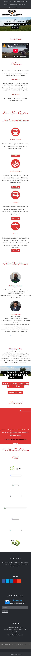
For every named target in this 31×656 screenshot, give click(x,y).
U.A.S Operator (22, 4)
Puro (20, 654)
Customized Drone (13, 4)
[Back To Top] (27, 652)
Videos (16, 7)
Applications (11, 7)
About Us (6, 4)
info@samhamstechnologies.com (20, 1)
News (21, 7)
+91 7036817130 (7, 1)
